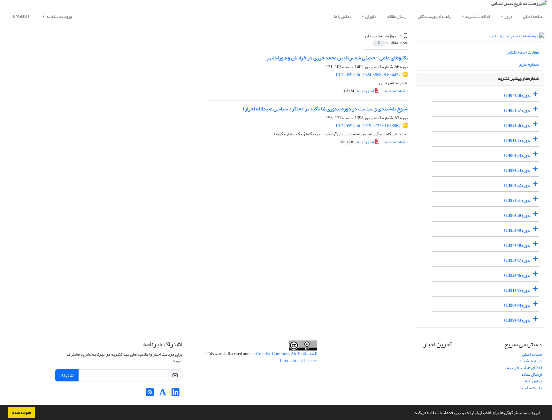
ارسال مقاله (397, 16)
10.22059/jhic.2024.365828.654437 (368, 74)
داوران (370, 16)
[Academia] (162, 394)
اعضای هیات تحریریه (524, 367)
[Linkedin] (175, 394)
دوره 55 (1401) (517, 140)
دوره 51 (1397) (517, 200)
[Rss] (150, 394)
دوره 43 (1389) (517, 320)
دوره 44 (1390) (517, 305)
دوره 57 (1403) (517, 110)
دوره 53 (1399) (517, 170)
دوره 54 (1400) (517, 155)
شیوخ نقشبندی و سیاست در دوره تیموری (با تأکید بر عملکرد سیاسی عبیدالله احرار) (325, 109)
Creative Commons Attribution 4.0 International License (286, 357)
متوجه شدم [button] (21, 412)
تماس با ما (342, 16)
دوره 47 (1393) (517, 260)
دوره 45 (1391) (517, 290)
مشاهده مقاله (396, 90)
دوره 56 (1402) (517, 125)
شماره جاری (529, 64)
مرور (508, 16)
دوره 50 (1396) (517, 215)
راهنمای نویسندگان (434, 16)
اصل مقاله (358, 90)
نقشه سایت (532, 387)
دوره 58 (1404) (517, 95)
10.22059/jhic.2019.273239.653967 (368, 126)
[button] (411, 413)
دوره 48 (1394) (517, 245)
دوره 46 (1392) (517, 275)
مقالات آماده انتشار (523, 52)
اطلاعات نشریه (477, 16)
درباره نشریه (530, 361)
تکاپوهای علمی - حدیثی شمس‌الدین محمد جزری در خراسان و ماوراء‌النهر (337, 58)
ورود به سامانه (59, 16)
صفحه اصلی (533, 16)
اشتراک (66, 375)
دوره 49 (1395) (517, 230)
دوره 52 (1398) (517, 185)
